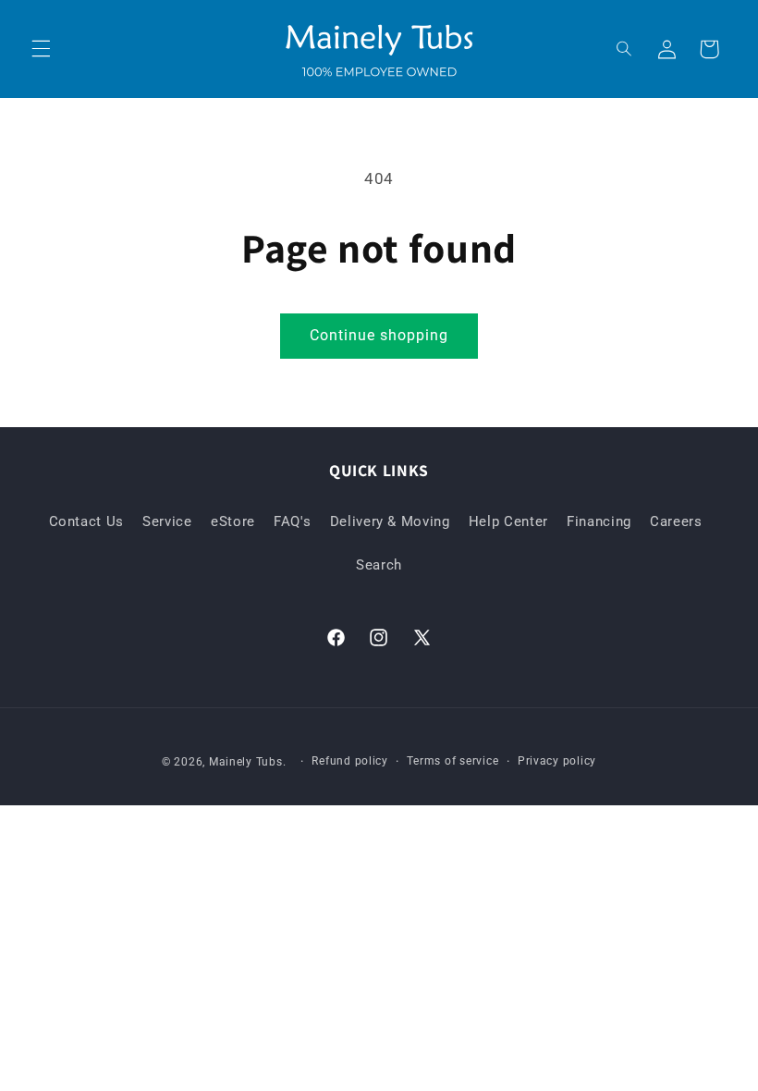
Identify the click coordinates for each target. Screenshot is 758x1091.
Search (379, 565)
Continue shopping (379, 335)
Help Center (508, 521)
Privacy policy (557, 760)
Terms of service (452, 760)
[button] (40, 49)
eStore (233, 521)
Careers (676, 521)
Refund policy (350, 760)
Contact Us (86, 521)
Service (166, 521)
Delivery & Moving (390, 521)
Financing (599, 521)
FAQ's (292, 521)
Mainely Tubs (246, 761)
